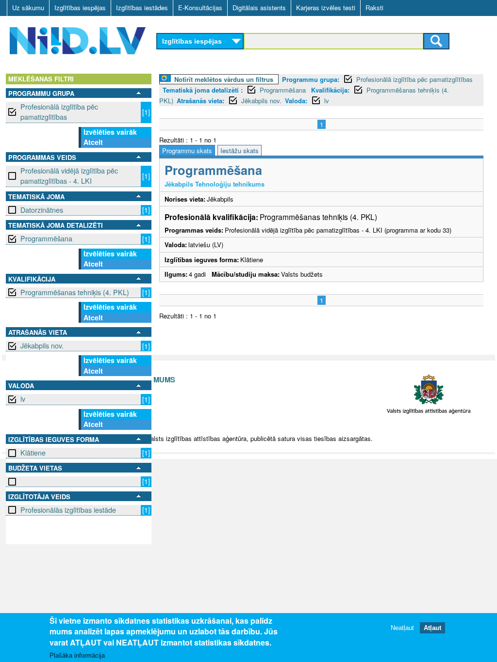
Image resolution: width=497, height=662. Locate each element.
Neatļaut (402, 627)
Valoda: (296, 100)
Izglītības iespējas (80, 7)
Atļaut (432, 627)
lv (22, 399)
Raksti (374, 7)
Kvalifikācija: (330, 90)
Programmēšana (46, 238)
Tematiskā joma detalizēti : (203, 90)
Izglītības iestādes (142, 7)
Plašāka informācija (77, 655)
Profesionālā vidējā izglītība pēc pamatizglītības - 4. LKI (69, 176)
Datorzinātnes (41, 210)
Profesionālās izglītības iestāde (68, 510)
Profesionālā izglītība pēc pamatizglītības (59, 112)
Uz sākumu (28, 7)
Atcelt (93, 142)
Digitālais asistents (259, 7)
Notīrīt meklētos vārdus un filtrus (223, 79)
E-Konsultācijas (200, 7)
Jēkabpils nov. (42, 345)
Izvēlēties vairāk (110, 132)
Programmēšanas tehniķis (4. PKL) (74, 292)
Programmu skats (187, 150)
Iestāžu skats (239, 150)
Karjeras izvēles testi (325, 7)
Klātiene (33, 452)
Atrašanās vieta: (200, 100)
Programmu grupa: (310, 79)
